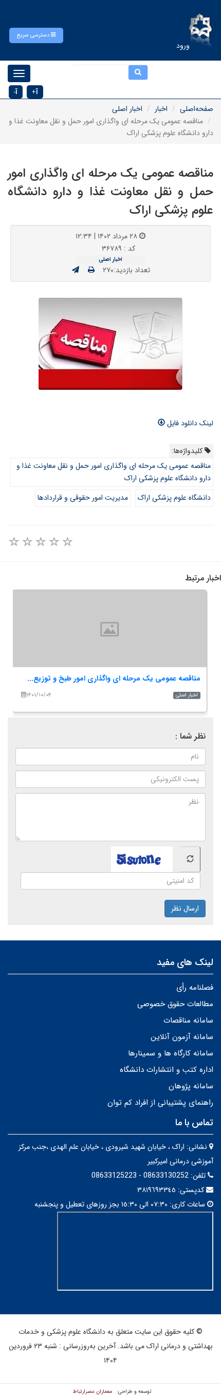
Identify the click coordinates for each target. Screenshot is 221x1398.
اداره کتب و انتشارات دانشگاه (166, 1070)
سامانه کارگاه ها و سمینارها (170, 1053)
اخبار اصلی (127, 109)
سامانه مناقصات (188, 1020)
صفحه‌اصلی (196, 109)
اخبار (161, 109)
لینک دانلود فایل (189, 423)
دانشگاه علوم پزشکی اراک (174, 497)
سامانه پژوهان (191, 1086)
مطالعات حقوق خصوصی (175, 1004)
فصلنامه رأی (194, 987)
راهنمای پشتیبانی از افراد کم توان (160, 1103)
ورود (183, 45)
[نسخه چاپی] (91, 270)
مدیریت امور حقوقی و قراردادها (83, 497)
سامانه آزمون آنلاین (182, 1037)
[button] (36, 35)
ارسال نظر (185, 908)
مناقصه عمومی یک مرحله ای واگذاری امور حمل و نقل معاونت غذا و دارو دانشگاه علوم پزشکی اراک (113, 472)
